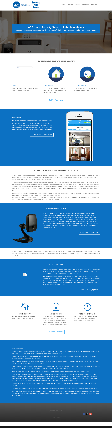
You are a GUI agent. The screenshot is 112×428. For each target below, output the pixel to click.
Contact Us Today (56, 332)
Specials (77, 5)
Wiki (53, 414)
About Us (94, 5)
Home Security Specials (89, 290)
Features (70, 5)
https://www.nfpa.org (60, 276)
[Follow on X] (87, 414)
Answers (57, 414)
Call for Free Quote (56, 100)
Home (63, 5)
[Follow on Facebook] (84, 414)
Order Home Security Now (42, 134)
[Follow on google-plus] (90, 414)
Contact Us (85, 5)
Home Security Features (89, 232)
